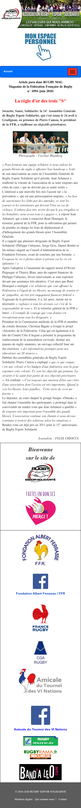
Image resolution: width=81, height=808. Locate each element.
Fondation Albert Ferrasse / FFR (40, 593)
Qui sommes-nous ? (45, 799)
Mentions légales (24, 799)
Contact (62, 799)
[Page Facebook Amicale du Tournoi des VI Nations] (2, 701)
